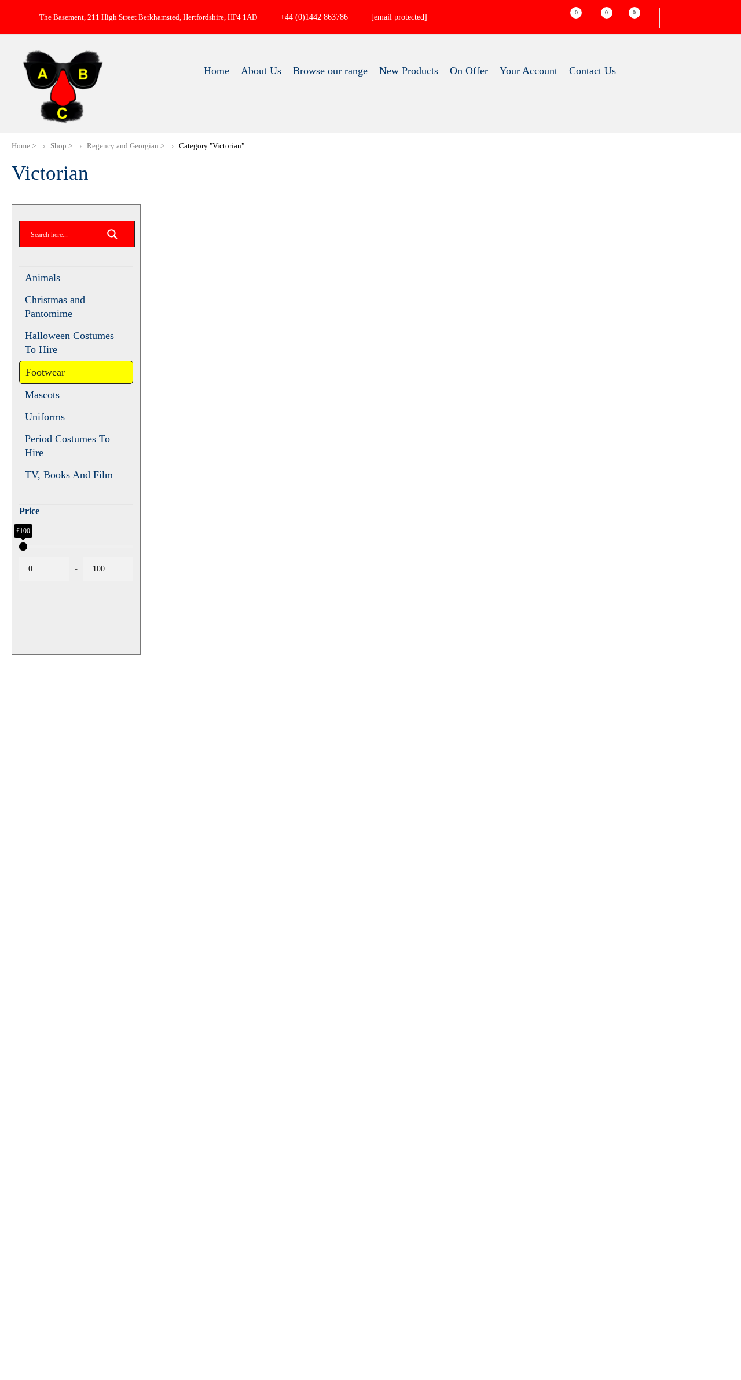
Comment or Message (67, 918)
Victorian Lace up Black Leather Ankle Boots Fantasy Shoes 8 (214, 469)
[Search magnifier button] (112, 237)
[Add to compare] (267, 283)
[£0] (23, 551)
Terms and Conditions (423, 1237)
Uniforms (45, 419)
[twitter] (584, 1278)
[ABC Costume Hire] (62, 87)
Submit (48, 1027)
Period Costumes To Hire (67, 448)
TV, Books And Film (69, 478)
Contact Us (400, 1285)
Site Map (396, 1220)
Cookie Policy (407, 1253)
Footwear (45, 373)
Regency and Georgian (123, 145)
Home (21, 145)
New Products (406, 1204)
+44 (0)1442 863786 (314, 17)
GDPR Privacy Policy (423, 1269)
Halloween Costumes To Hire (69, 342)
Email (40, 794)
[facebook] (561, 1278)
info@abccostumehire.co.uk (417, 17)
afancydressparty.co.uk (294, 1238)
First (32, 720)
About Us (397, 1188)
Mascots (42, 397)
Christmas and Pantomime (55, 306)
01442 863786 (595, 1220)
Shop (58, 145)
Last (32, 766)
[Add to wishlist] (267, 269)
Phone (37, 856)
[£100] (128, 551)
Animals (42, 277)
